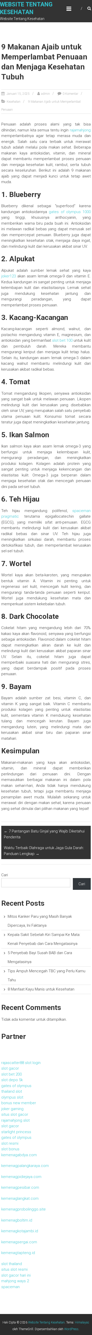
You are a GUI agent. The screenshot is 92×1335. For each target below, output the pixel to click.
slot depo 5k (12, 1080)
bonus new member (18, 1103)
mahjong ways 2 (15, 1281)
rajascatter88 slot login (21, 1062)
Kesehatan (13, 101)
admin (45, 94)
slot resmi (9, 1143)
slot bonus (10, 1149)
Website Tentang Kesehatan (46, 1322)
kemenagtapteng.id (18, 1252)
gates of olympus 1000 (69, 212)
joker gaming (12, 1109)
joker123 (8, 276)
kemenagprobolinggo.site (23, 1209)
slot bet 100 (62, 340)
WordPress (71, 1329)
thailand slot (11, 1091)
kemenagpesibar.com (20, 1187)
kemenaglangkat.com (20, 1198)
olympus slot (12, 1097)
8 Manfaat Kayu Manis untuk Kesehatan (41, 989)
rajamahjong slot (15, 1120)
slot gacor (10, 1068)
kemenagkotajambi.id (19, 1231)
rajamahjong (80, 130)
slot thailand (11, 1263)
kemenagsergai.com (19, 1242)
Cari (4, 875)
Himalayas (82, 1322)
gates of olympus (16, 1085)
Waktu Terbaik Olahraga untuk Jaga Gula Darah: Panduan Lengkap (44, 851)
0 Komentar (70, 94)
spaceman (10, 1287)
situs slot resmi (14, 1269)
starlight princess (16, 1132)
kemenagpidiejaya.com (21, 1176)
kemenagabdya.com (19, 1155)
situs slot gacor (14, 1114)
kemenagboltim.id (16, 1220)
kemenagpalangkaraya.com (25, 1165)
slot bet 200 (11, 1074)
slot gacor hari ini (16, 1275)
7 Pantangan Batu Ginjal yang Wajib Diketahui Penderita (44, 834)
